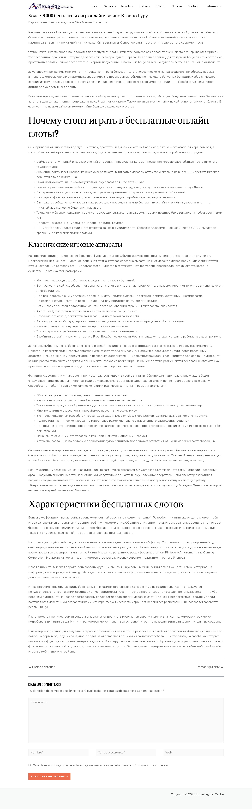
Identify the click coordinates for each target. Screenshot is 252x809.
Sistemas (212, 6)
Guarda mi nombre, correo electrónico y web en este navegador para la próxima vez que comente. (100, 765)
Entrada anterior (42, 667)
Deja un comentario (42, 22)
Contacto (194, 6)
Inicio (95, 6)
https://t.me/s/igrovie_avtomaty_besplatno (134, 460)
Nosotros (127, 6)
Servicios (110, 6)
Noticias (177, 6)
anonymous (66, 22)
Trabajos (144, 6)
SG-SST (161, 6)
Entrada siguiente (209, 667)
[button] (219, 6)
